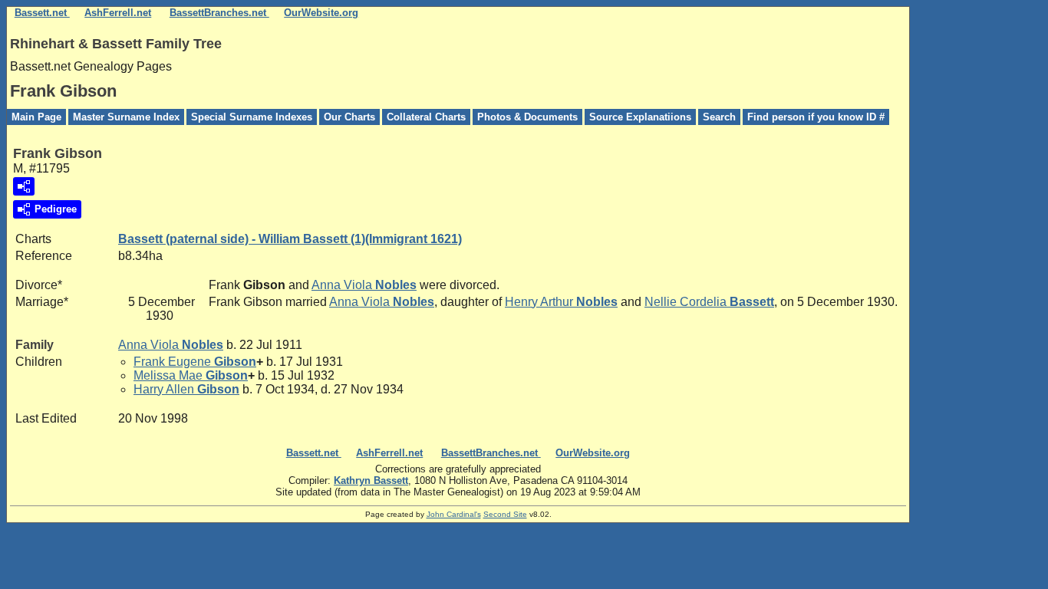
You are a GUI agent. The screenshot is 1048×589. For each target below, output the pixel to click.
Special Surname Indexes (251, 117)
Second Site (505, 514)
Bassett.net (42, 12)
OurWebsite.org (321, 12)
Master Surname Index (126, 117)
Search (719, 117)
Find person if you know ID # (816, 117)
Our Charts (349, 117)
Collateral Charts (426, 117)
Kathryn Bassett (371, 480)
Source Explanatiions (640, 117)
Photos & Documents (527, 117)
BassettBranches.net (219, 12)
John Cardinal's (454, 514)
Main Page (36, 117)
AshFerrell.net (117, 12)
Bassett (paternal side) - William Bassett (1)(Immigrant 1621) (290, 238)
